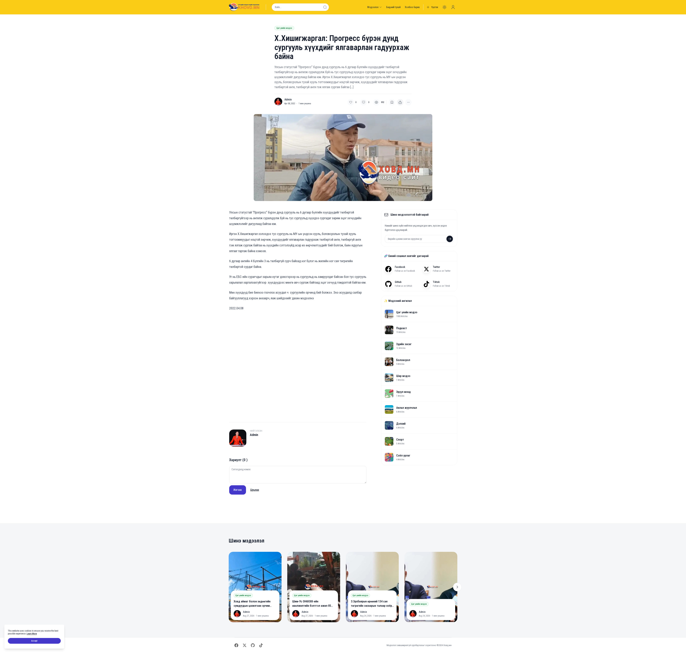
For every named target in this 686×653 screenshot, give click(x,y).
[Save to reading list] (392, 102)
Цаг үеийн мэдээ (284, 28)
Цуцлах (254, 490)
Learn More (32, 633)
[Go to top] (316, 504)
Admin (288, 99)
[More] (400, 102)
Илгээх (237, 490)
